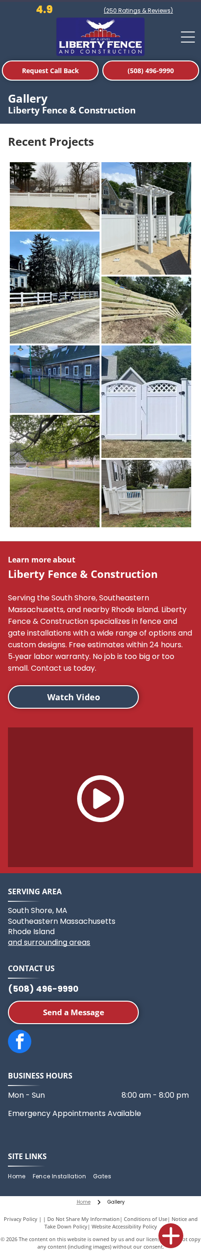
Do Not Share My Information (83, 1218)
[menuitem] (20, 1176)
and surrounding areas (49, 942)
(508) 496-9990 (43, 989)
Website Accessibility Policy (124, 1226)
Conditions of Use (145, 1218)
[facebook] (19, 1043)
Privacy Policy (20, 1218)
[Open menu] (188, 37)
